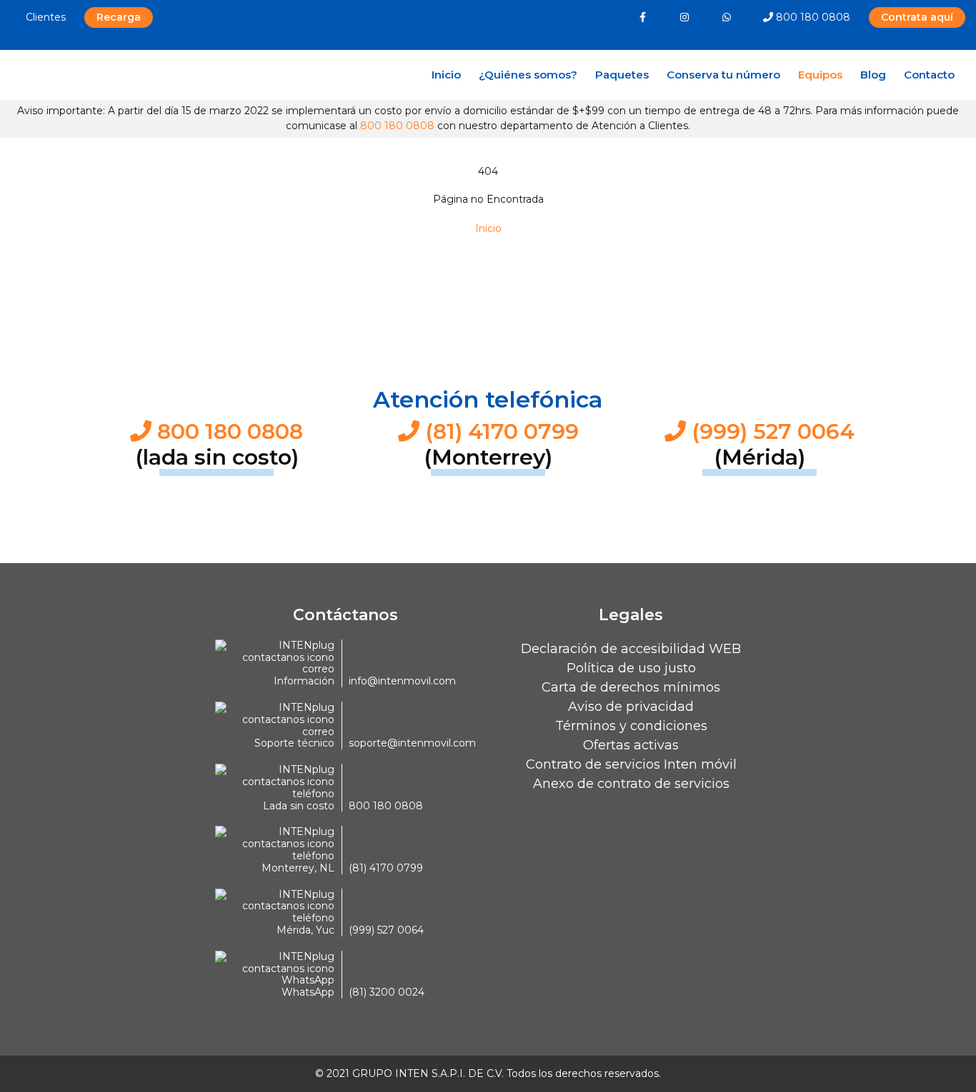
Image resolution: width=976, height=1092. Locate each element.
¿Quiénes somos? (528, 74)
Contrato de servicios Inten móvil (631, 764)
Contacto (929, 74)
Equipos (824, 74)
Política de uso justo (631, 668)
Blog (873, 74)
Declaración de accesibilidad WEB (631, 649)
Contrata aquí (917, 17)
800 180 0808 (811, 17)
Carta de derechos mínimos (631, 687)
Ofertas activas (631, 745)
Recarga (118, 17)
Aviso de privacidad (631, 706)
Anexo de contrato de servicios (631, 784)
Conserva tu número (723, 74)
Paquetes (622, 74)
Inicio (446, 74)
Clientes (44, 17)
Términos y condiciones (631, 726)
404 (488, 171)
